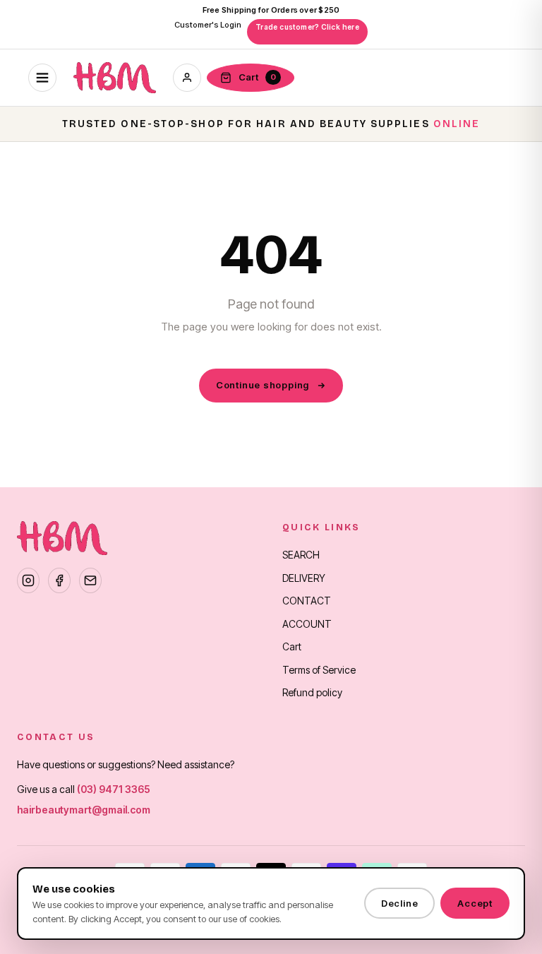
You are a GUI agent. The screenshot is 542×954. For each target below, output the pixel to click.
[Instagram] (28, 580)
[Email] (90, 580)
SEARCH (301, 555)
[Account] (187, 78)
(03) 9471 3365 (113, 789)
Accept (475, 903)
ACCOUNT (307, 624)
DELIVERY (303, 578)
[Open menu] (42, 78)
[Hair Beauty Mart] (114, 77)
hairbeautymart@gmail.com (83, 810)
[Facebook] (59, 580)
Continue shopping (262, 384)
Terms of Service (319, 670)
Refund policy (312, 692)
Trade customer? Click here (307, 27)
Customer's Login (207, 25)
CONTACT (306, 601)
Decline (399, 903)
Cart (291, 646)
